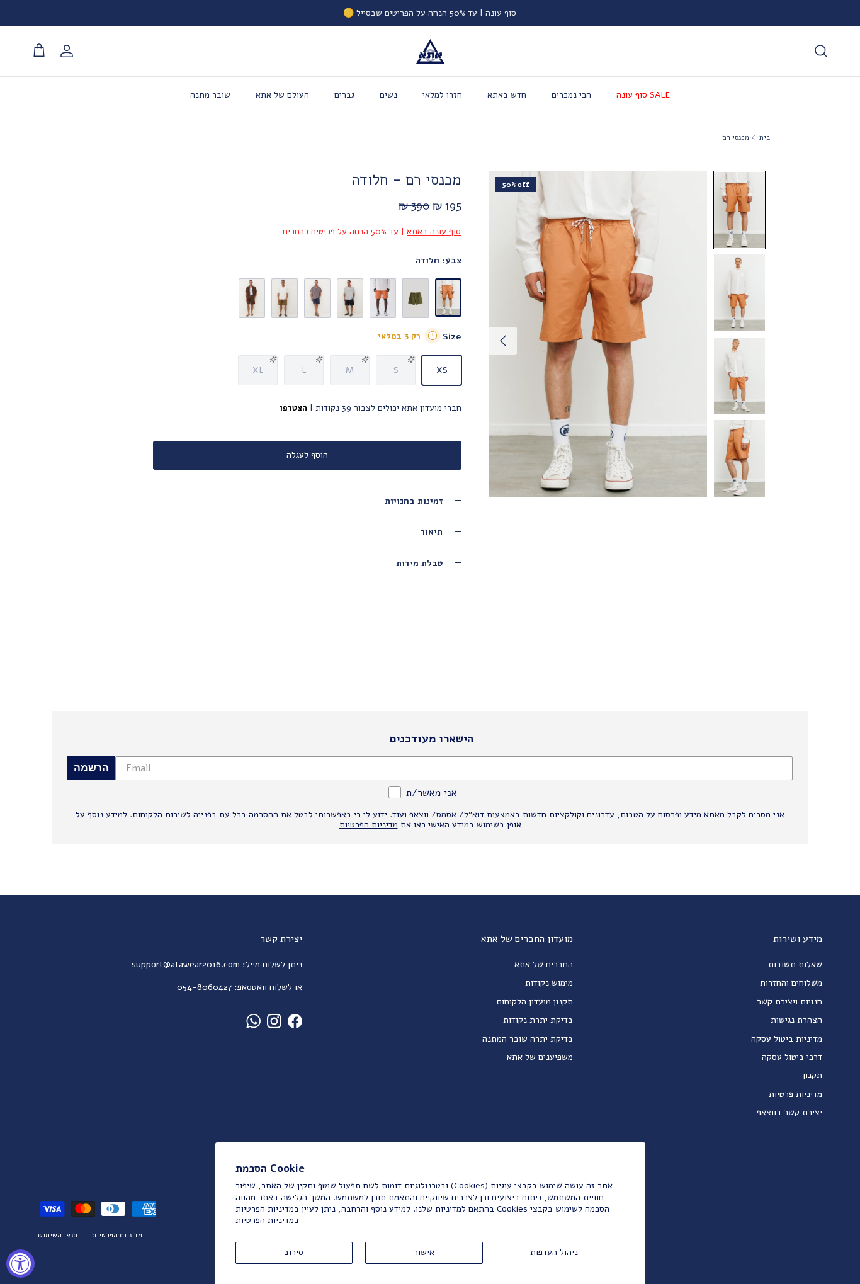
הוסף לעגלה (307, 455)
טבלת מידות (419, 563)
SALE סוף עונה (643, 95)
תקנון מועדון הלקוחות (534, 1002)
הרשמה (91, 768)
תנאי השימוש (57, 1235)
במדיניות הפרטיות (267, 1220)
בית (764, 137)
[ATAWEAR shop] (430, 51)
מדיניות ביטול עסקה (786, 1039)
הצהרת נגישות (796, 1020)
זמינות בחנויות (414, 501)
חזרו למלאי (442, 95)
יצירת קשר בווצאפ (789, 1112)
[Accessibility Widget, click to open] (20, 1263)
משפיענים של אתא (540, 1057)
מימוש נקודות (549, 983)
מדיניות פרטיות (795, 1094)
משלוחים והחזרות (791, 983)
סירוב (293, 1252)
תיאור (432, 532)
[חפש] (821, 51)
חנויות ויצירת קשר (789, 1002)
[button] (739, 210)
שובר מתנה (210, 95)
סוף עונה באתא (434, 231)
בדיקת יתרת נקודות (538, 1020)
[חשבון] (69, 51)
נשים (388, 95)
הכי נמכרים (571, 95)
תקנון (812, 1075)
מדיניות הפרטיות (117, 1235)
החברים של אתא (543, 964)
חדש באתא (506, 95)
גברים (344, 95)
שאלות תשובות (795, 964)
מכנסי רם (735, 137)
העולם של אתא (282, 95)
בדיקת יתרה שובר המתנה (527, 1039)
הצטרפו (293, 408)
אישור (424, 1252)
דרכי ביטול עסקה (792, 1057)
